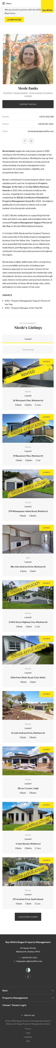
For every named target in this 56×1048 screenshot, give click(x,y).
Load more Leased (28, 917)
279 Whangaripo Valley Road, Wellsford (28, 511)
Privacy (28, 1028)
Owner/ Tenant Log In (14, 1005)
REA (28, 1041)
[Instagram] (31, 140)
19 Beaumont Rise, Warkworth (28, 456)
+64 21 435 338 (46, 116)
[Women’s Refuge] (28, 971)
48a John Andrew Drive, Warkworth (28, 566)
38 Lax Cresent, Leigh (28, 788)
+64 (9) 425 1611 (46, 124)
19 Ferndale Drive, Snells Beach (28, 899)
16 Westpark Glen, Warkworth (28, 400)
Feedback (28, 1037)
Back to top (29, 1015)
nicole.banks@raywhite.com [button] (41, 131)
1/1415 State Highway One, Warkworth (28, 622)
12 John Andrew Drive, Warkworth (28, 733)
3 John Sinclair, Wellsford (28, 843)
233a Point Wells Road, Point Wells (28, 677)
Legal (28, 1033)
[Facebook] (24, 140)
